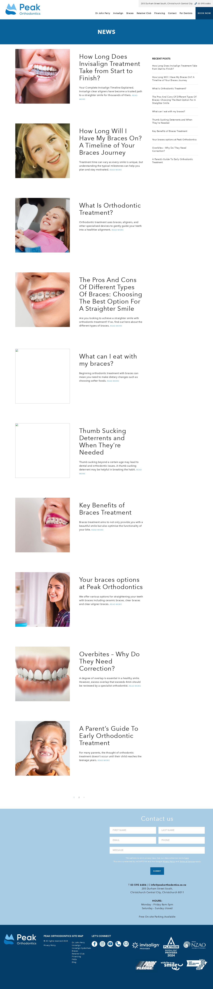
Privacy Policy (169, 861)
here (186, 858)
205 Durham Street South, (157, 888)
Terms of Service (187, 861)
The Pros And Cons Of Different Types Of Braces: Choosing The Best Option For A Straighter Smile (174, 100)
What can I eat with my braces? (168, 111)
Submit (157, 871)
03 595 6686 (204, 3)
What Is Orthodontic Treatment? (169, 88)
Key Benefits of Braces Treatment (169, 131)
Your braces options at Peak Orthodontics (174, 139)
